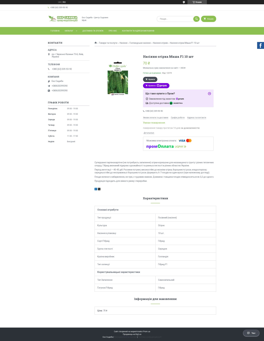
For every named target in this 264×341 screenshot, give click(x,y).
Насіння (123, 43)
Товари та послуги (108, 43)
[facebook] (96, 189)
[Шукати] (196, 19)
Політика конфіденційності (149, 337)
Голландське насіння (140, 43)
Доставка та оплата (92, 31)
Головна (55, 31)
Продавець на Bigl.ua (132, 334)
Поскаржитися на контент (125, 337)
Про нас (113, 31)
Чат (253, 333)
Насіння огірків (160, 43)
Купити (151, 79)
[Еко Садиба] (63, 23)
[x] (99, 189)
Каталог (69, 31)
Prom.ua (146, 331)
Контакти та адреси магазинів (138, 31)
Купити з (152, 86)
